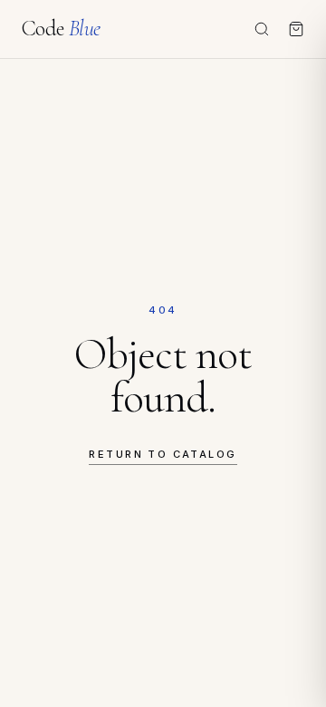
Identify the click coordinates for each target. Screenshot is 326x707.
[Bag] (296, 29)
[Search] (262, 29)
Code (61, 29)
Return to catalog (162, 454)
